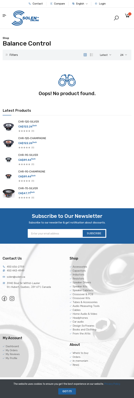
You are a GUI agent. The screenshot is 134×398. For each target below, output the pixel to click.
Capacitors (79, 270)
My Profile (11, 358)
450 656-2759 (15, 266)
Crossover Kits (81, 298)
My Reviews (13, 354)
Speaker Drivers (82, 282)
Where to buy (80, 353)
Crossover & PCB (83, 294)
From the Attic (82, 333)
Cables (77, 310)
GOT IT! (67, 391)
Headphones (80, 317)
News (76, 364)
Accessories (80, 266)
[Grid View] (85, 55)
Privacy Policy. (112, 383)
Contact (37, 3)
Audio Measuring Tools (86, 306)
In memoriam (80, 360)
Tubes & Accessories (85, 302)
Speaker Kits (80, 286)
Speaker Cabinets (83, 290)
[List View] (92, 55)
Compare (59, 3)
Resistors (78, 278)
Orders (76, 357)
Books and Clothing (84, 329)
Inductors (78, 274)
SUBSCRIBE (94, 233)
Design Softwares (83, 325)
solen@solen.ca (16, 276)
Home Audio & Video (85, 313)
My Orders (12, 350)
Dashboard (12, 346)
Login (102, 3)
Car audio (78, 321)
